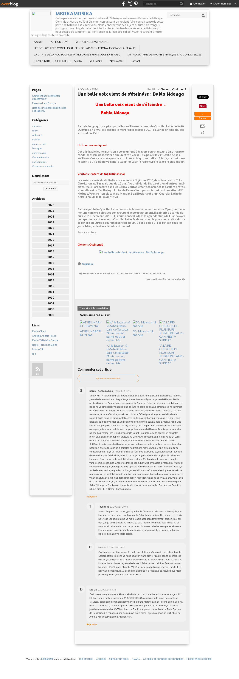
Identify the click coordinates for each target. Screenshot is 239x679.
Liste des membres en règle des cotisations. (49, 109)
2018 (50, 251)
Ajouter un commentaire (108, 378)
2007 (50, 315)
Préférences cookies (199, 658)
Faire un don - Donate (44, 103)
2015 (50, 268)
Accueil (38, 41)
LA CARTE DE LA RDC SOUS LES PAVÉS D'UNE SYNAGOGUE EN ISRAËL (77, 54)
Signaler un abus (119, 658)
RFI (34, 353)
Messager (47, 658)
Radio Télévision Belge (44, 344)
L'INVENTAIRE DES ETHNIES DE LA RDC (58, 60)
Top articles (85, 658)
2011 (50, 291)
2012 (50, 286)
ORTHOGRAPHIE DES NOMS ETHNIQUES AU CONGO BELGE (164, 54)
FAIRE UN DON (59, 41)
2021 (50, 233)
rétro (35, 130)
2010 (50, 297)
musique (36, 126)
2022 (50, 228)
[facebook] (123, 3)
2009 (50, 303)
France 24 (37, 349)
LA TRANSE (96, 60)
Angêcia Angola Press (44, 335)
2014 (50, 274)
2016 (50, 262)
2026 (50, 205)
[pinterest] (136, 3)
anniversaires (39, 161)
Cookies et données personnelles (163, 658)
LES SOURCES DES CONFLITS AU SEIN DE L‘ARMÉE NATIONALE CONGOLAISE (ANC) (85, 48)
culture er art (39, 143)
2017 (50, 257)
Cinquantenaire (40, 157)
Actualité (37, 135)
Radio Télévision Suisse (45, 340)
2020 (50, 239)
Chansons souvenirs (43, 166)
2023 (50, 222)
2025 (50, 210)
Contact (135, 60)
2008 (50, 309)
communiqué (39, 152)
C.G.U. (136, 658)
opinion (36, 139)
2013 (50, 280)
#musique (88, 263)
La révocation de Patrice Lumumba (163, 279)
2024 (50, 216)
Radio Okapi (39, 331)
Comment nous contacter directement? (46, 97)
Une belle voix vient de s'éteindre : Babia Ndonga (130, 94)
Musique (36, 148)
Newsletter (116, 60)
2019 (50, 245)
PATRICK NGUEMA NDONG (91, 41)
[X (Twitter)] (129, 3)
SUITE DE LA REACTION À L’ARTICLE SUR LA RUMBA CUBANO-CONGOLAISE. (124, 273)
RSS (37, 374)
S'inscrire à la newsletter (93, 308)
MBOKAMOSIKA (73, 13)
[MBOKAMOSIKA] (41, 20)
